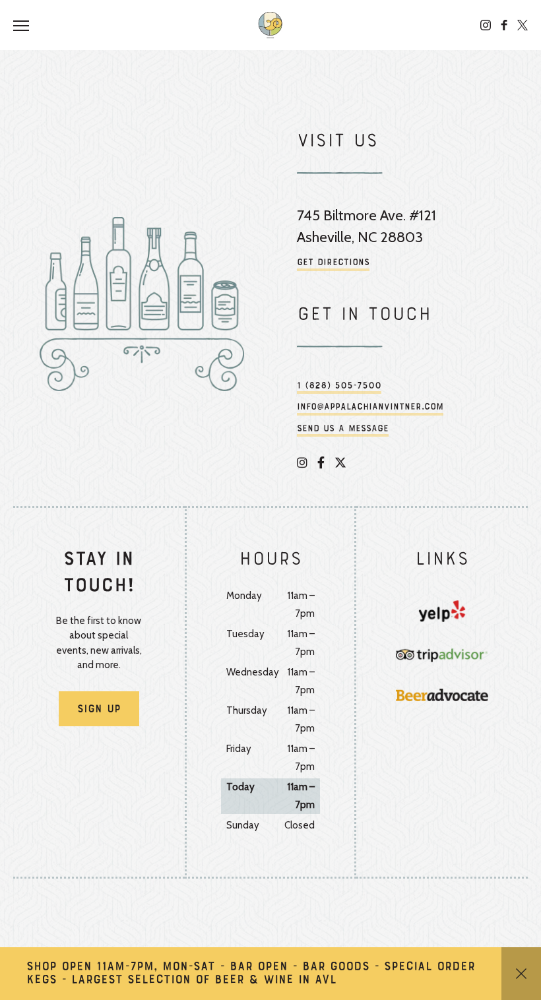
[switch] (26, 25)
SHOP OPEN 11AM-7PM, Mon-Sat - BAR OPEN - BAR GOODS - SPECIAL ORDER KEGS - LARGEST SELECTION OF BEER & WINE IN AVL (250, 973)
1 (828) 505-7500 (339, 386)
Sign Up (99, 710)
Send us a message (343, 429)
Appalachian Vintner (270, 25)
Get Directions (333, 263)
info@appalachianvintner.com (370, 407)
